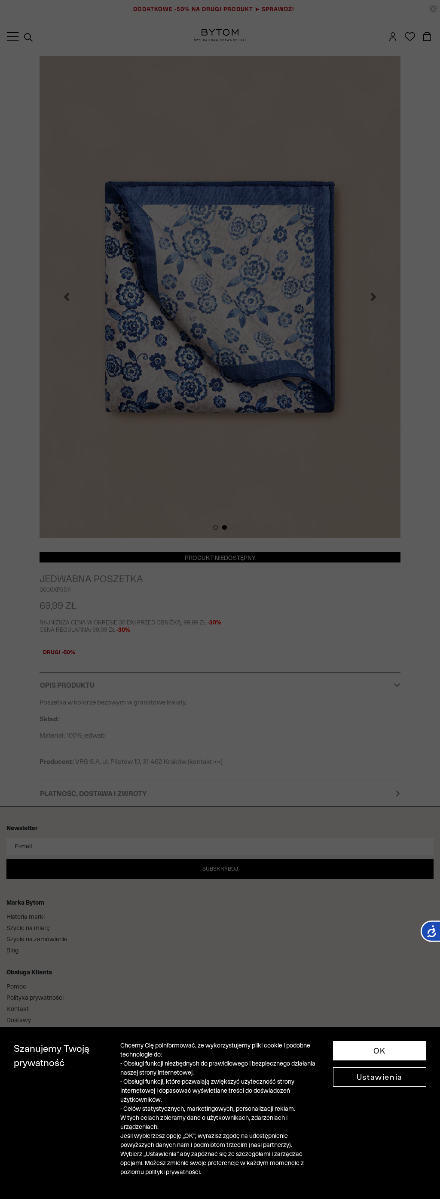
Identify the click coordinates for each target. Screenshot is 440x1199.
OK (379, 1050)
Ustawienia (380, 1077)
